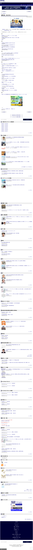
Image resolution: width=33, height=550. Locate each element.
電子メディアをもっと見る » (28, 490)
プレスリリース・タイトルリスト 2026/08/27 (8, 385)
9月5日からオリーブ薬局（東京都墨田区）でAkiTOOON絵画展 (10, 436)
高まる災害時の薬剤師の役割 (5, 242)
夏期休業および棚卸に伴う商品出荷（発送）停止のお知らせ (14, 474)
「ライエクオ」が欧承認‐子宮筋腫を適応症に (8, 86)
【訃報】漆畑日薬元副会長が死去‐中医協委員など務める (14, 279)
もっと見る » (30, 132)
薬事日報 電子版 (22, 29)
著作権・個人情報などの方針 (16, 534)
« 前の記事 (4, 11)
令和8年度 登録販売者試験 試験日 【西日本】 (8, 410)
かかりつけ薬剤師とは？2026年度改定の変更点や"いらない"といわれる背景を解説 (18, 369)
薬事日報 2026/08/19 (4, 129)
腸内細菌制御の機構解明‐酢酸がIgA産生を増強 (8, 59)
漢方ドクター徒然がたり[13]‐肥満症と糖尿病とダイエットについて (11, 58)
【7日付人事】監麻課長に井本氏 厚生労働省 (12, 233)
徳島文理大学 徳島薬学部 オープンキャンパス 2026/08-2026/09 (16, 321)
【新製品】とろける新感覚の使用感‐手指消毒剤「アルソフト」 (10, 65)
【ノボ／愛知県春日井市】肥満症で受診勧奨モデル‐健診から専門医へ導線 (12, 173)
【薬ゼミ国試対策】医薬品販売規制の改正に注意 (13, 344)
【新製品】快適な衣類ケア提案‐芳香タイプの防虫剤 (9, 67)
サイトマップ (16, 523)
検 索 (27, 119)
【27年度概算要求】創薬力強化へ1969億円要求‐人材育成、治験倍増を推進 (12, 451)
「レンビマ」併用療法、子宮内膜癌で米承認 (8, 80)
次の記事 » (29, 11)
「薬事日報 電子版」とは (7, 30)
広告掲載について (16, 529)
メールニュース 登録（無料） (5, 425)
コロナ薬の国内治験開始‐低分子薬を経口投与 (8, 74)
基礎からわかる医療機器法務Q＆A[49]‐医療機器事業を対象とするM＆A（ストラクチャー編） (14, 94)
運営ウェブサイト (16, 528)
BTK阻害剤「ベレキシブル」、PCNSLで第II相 (8, 88)
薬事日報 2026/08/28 (4, 123)
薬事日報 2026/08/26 (4, 125)
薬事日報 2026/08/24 (4, 126)
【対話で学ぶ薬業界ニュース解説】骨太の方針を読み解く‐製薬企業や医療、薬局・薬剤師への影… (15, 362)
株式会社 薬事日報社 (16, 545)
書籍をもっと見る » (29, 489)
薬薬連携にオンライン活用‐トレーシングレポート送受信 (9, 35)
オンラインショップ (4, 423)
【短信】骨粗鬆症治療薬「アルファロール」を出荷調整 (9, 90)
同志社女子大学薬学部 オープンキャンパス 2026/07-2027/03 (15, 326)
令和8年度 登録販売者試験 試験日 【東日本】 (8, 413)
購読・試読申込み (16, 526)
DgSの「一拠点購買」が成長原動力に (6, 251)
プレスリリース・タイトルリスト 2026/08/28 (8, 383)
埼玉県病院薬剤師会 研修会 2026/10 (7, 314)
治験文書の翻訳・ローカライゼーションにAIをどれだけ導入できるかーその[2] (17, 156)
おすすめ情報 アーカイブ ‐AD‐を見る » (26, 166)
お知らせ (16, 531)
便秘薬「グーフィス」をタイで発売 (6, 82)
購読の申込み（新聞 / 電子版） (16, 115)
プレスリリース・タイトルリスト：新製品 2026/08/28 (9, 392)
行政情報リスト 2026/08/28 (5, 401)
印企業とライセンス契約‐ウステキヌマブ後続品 (8, 78)
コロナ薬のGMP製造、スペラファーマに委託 (8, 84)
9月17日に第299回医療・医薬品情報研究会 (7, 305)
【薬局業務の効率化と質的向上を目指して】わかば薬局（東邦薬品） (16, 260)
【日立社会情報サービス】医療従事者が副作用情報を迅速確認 (15, 137)
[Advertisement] (16, 197)
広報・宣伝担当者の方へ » (28, 519)
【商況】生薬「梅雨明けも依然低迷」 (7, 69)
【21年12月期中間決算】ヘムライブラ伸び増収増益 (9, 76)
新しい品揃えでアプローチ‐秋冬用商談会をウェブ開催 (9, 63)
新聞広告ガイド (3, 517)
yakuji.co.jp (10, 544)
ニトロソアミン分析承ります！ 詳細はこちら (8, 108)
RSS (5, 465)
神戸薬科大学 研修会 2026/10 (6, 312)
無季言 (2, 39)
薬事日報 (4, 13)
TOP (1, 13)
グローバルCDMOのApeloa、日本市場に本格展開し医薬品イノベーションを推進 (17, 161)
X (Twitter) (5, 462)
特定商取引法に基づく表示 (16, 537)
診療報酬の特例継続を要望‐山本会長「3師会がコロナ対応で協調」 (11, 37)
